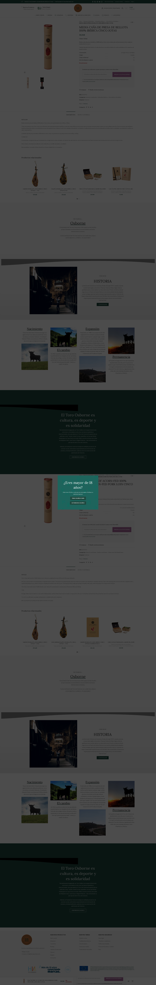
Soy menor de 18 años (78, 503)
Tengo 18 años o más (78, 498)
